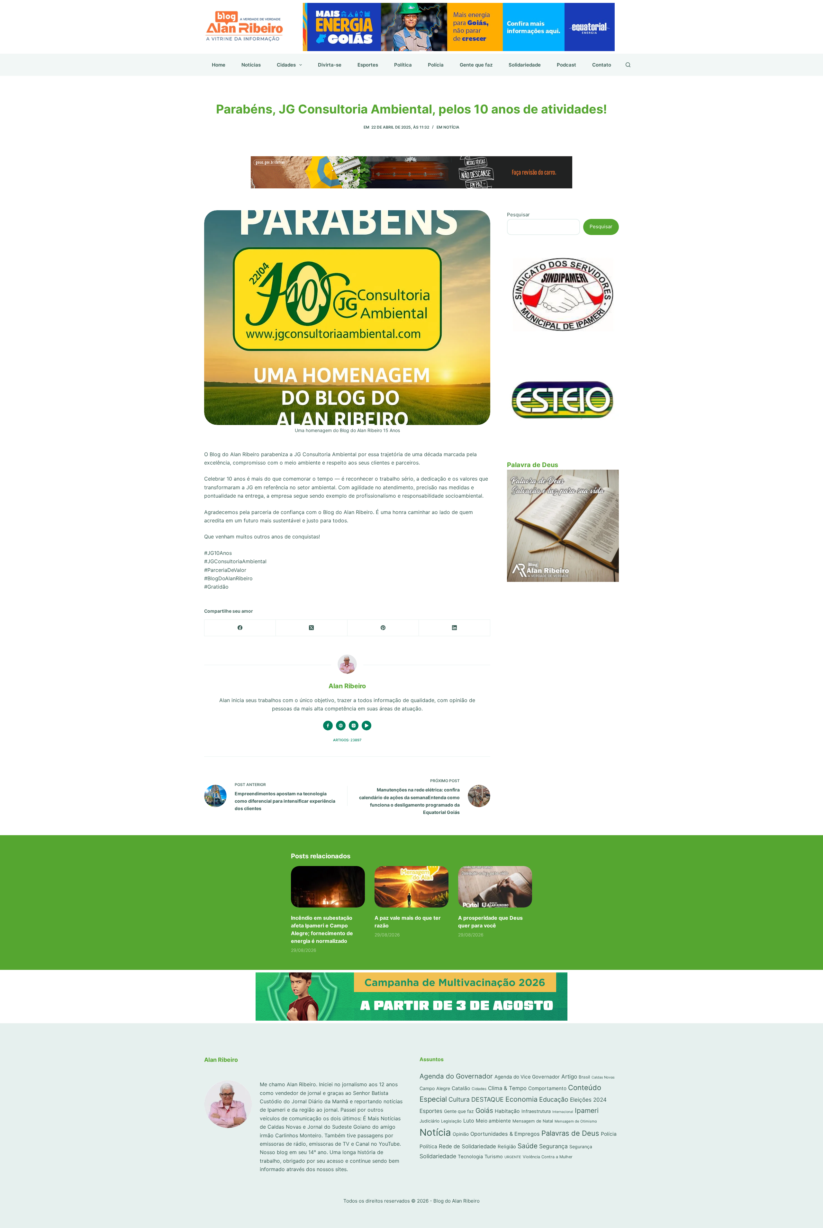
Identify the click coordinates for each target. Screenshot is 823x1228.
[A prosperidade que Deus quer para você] (495, 886)
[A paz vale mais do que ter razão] (411, 886)
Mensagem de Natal (532, 1121)
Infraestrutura (536, 1111)
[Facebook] (240, 628)
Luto (468, 1120)
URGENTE (512, 1157)
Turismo (493, 1157)
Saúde (528, 1146)
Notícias (251, 65)
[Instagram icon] (353, 725)
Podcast (566, 65)
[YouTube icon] (366, 725)
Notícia (451, 127)
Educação (553, 1099)
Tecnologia (470, 1157)
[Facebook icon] (328, 725)
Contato (601, 65)
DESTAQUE (487, 1099)
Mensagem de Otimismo (576, 1121)
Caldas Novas (603, 1077)
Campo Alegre (435, 1088)
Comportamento (547, 1088)
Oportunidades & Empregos (505, 1134)
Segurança (553, 1146)
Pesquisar (518, 215)
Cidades (286, 65)
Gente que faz (476, 65)
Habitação (507, 1111)
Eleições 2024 (588, 1099)
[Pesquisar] (628, 64)
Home (218, 65)
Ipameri (587, 1110)
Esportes (367, 65)
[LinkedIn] (454, 628)
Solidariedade (525, 65)
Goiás (484, 1110)
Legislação (451, 1121)
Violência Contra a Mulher (548, 1156)
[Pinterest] (383, 628)
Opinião (461, 1134)
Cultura (459, 1099)
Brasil (584, 1076)
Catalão (461, 1088)
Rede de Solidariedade (467, 1146)
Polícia (436, 65)
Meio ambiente (493, 1121)
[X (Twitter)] (311, 628)
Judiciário (429, 1121)
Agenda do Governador (456, 1076)
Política (403, 65)
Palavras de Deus (570, 1133)
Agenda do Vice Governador (527, 1077)
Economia (521, 1099)
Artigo (569, 1076)
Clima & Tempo (507, 1088)
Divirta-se (329, 65)
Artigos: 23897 (347, 740)
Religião (507, 1147)
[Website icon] (341, 725)
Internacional (562, 1112)
